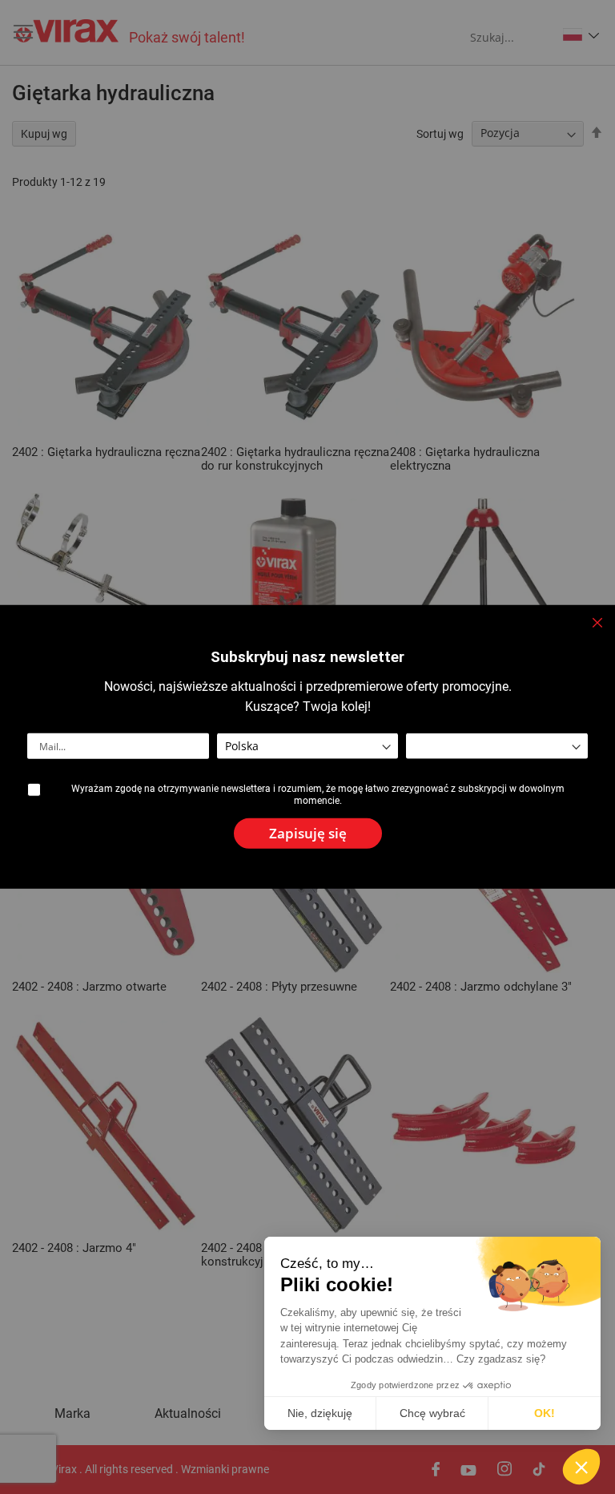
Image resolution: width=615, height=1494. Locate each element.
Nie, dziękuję (319, 1413)
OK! (544, 1413)
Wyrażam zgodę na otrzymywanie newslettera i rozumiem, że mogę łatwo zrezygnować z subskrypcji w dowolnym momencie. (318, 794)
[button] (581, 1467)
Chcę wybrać (432, 1413)
